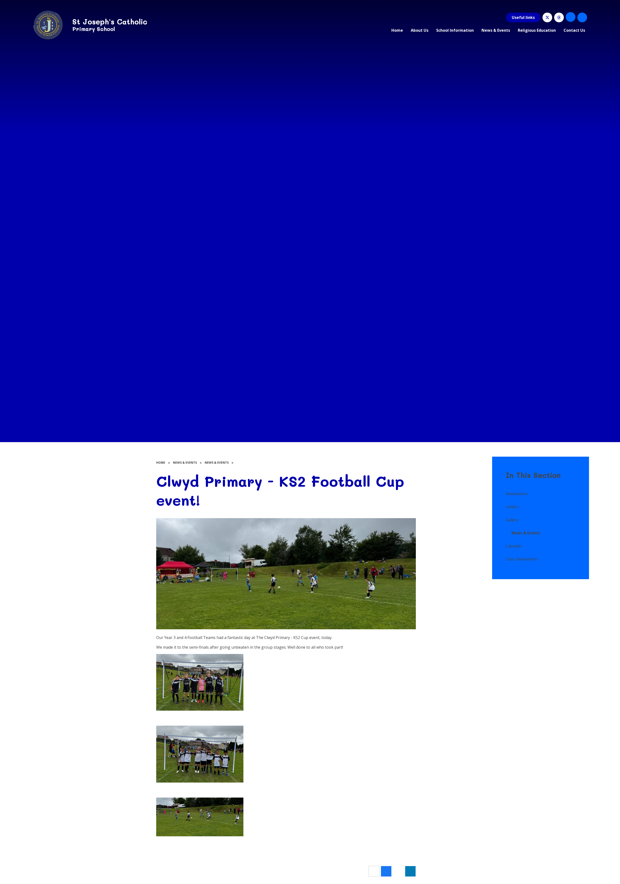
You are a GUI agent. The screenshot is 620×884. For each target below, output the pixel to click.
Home (160, 463)
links (523, 17)
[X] (547, 17)
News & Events (185, 463)
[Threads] (559, 17)
